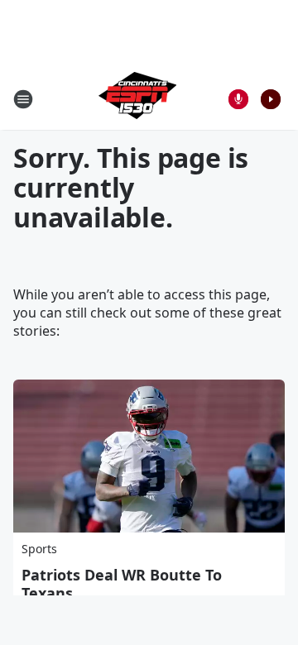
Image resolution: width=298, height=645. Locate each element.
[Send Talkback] (238, 99)
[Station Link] (137, 99)
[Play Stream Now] (271, 99)
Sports (39, 549)
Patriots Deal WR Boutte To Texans (122, 584)
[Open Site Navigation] (23, 99)
